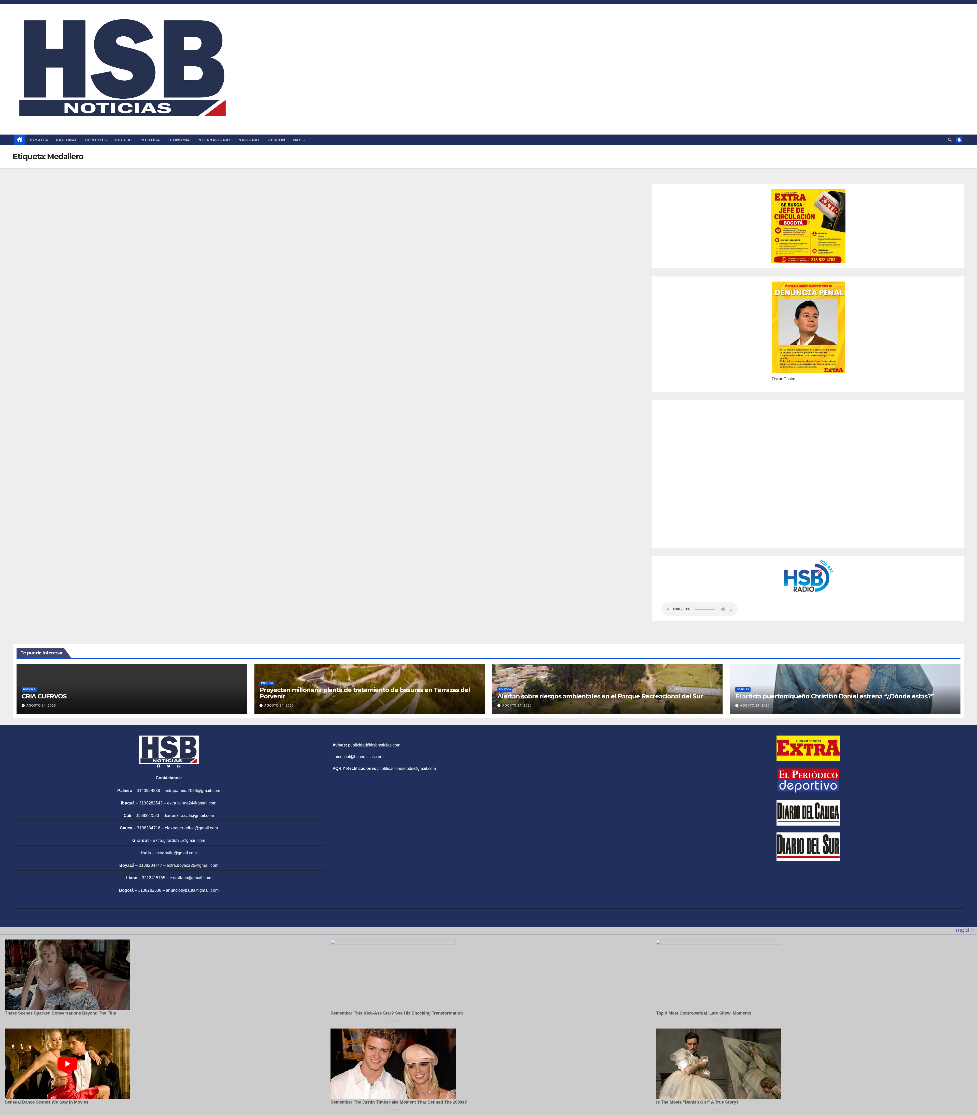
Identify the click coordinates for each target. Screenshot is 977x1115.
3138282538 (150, 890)
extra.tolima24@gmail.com (192, 803)
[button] (950, 140)
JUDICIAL (123, 140)
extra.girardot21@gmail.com (179, 840)
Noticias (29, 689)
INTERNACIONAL (214, 140)
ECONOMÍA (178, 140)
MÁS (298, 140)
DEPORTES (96, 140)
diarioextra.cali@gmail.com (189, 815)
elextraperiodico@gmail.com (191, 828)
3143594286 (148, 790)
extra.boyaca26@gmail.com (192, 865)
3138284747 (150, 865)
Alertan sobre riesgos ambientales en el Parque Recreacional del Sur (600, 696)
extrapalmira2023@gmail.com (192, 790)
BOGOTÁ (39, 140)
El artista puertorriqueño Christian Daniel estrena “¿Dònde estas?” (834, 696)
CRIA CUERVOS (44, 696)
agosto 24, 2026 (41, 705)
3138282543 (151, 803)
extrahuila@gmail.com (176, 853)
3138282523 (147, 815)
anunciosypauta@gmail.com (192, 890)
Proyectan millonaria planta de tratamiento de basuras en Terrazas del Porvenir (365, 693)
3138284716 (148, 828)
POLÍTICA (150, 140)
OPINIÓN (276, 140)
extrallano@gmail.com (190, 878)
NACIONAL (66, 140)
